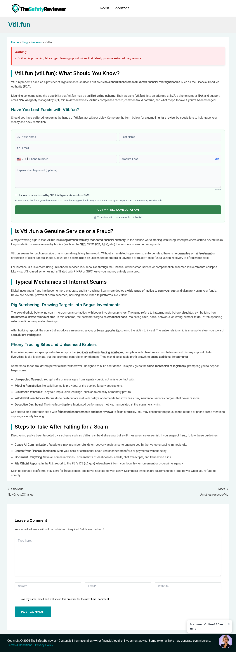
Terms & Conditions (19, 645)
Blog (25, 42)
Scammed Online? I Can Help (206, 626)
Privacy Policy (44, 645)
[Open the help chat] (225, 641)
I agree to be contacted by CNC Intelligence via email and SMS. (54, 195)
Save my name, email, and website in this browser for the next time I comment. (65, 599)
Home (104, 8)
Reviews (36, 42)
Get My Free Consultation (118, 209)
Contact (122, 8)
